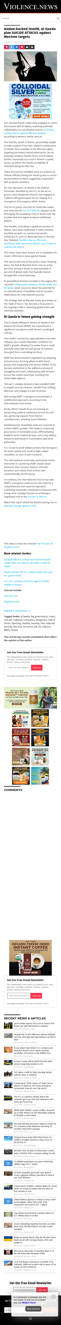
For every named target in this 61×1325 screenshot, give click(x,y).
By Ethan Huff (28, 1067)
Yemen (14, 630)
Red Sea (17, 626)
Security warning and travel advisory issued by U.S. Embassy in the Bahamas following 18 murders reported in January (35, 1126)
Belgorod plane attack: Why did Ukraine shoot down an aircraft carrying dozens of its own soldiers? (35, 1240)
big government (39, 616)
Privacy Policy (29, 1303)
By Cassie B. (28, 1056)
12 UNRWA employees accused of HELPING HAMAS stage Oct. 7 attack (33, 1162)
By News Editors (30, 1091)
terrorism (28, 626)
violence (46, 626)
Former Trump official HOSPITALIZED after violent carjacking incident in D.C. (33, 1062)
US (39, 626)
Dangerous (41, 620)
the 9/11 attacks (31, 210)
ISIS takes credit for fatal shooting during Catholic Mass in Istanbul (33, 1073)
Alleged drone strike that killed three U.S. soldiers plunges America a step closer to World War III (33, 1140)
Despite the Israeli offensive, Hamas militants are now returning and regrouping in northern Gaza (35, 1037)
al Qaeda (25, 616)
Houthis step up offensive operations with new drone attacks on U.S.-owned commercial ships (30, 243)
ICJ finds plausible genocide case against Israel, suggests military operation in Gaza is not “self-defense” (34, 1175)
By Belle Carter (30, 1029)
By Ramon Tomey (30, 1078)
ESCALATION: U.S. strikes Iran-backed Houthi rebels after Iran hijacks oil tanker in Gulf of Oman (27, 563)
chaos (52, 616)
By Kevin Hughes (30, 1145)
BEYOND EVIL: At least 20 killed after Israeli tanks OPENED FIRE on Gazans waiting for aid (34, 1151)
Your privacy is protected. (16, 676)
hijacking (16, 623)
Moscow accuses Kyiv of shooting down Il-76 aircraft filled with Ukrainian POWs (34, 1252)
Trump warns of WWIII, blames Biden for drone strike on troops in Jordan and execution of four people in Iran (35, 1188)
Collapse (17, 620)
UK (35, 626)
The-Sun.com (11, 596)
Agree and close (33, 1309)
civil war (8, 620)
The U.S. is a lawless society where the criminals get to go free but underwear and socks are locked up (33, 1099)
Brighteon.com (11, 601)
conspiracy (28, 620)
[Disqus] (30, 829)
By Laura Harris (29, 1167)
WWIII (7, 630)
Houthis (26, 623)
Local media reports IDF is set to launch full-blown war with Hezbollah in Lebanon (34, 1024)
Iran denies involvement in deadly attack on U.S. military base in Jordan (34, 1214)
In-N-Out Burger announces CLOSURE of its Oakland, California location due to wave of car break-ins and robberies (35, 1264)
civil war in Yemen (37, 496)
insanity (35, 623)
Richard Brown (23, 42)
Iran (43, 623)
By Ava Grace (29, 1132)
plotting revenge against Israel (20, 505)
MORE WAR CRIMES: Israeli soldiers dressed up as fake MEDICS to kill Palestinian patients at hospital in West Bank (34, 1113)
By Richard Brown (31, 1043)
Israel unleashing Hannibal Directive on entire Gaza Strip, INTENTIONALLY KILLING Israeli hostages (35, 1226)
